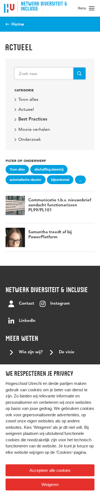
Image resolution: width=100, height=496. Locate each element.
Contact (26, 304)
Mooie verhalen (34, 129)
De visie (66, 352)
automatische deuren (25, 179)
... (80, 180)
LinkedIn (27, 321)
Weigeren (50, 484)
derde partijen (60, 383)
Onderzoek (29, 139)
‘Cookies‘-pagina (71, 452)
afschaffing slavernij (48, 169)
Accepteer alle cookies (50, 470)
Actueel (18, 47)
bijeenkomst (60, 179)
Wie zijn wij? (31, 352)
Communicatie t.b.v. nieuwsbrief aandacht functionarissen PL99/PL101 (59, 205)
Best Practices (32, 119)
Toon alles (28, 99)
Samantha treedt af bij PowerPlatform (50, 234)
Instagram (60, 304)
